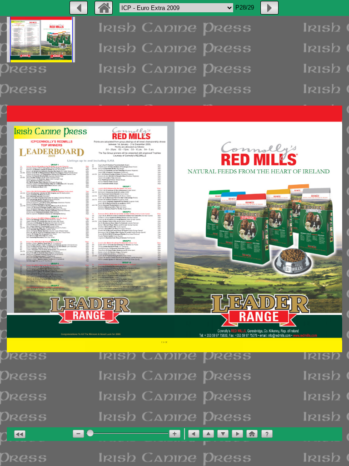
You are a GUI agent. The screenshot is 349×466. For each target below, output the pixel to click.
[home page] (103, 8)
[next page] (269, 8)
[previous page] (79, 8)
